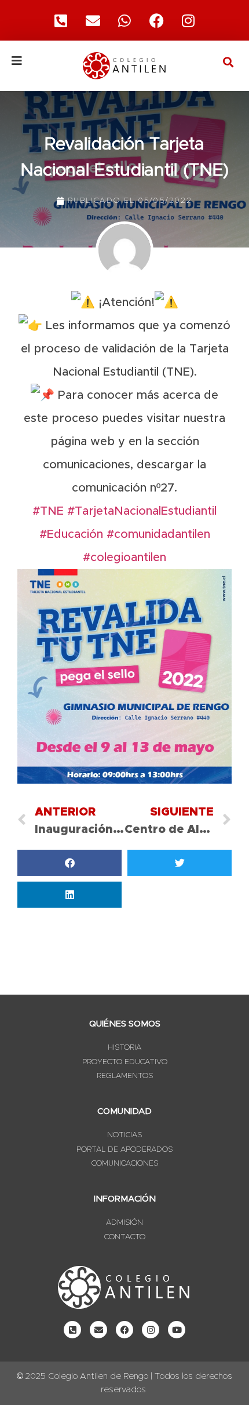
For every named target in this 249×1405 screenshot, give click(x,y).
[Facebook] (156, 20)
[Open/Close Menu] (34, 61)
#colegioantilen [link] (124, 557)
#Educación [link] (71, 534)
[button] (227, 61)
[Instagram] (188, 20)
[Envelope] (98, 1329)
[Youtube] (176, 1329)
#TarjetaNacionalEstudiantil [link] (142, 511)
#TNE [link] (48, 511)
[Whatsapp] (124, 20)
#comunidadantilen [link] (158, 534)
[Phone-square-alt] (60, 20)
